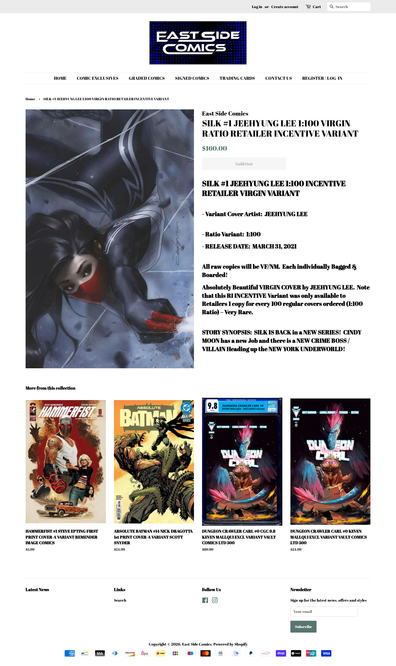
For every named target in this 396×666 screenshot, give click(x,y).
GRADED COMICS (147, 78)
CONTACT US (278, 78)
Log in (257, 6)
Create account (284, 6)
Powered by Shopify (230, 644)
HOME (60, 78)
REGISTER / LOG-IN (322, 78)
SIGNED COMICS (192, 78)
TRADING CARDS (237, 78)
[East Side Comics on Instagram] (215, 601)
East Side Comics (196, 644)
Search (120, 600)
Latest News (37, 589)
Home (30, 99)
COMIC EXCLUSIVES (98, 78)
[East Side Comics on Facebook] (205, 601)
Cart (317, 6)
